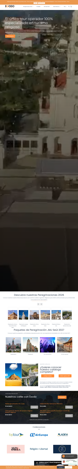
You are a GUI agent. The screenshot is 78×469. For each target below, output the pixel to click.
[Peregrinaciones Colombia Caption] (30, 374)
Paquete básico (13, 354)
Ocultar (35, 3)
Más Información (41, 3)
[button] (10, 36)
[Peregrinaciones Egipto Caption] (13, 374)
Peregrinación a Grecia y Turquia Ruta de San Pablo (12, 326)
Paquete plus (30, 354)
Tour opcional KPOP (47, 354)
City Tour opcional (64, 354)
